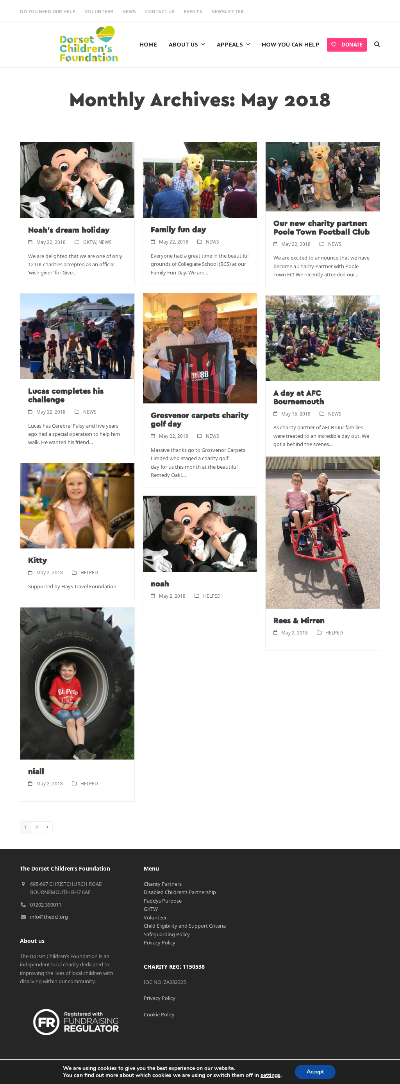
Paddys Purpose (163, 900)
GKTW (89, 242)
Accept (315, 1071)
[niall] (77, 682)
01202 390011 (45, 904)
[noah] (200, 533)
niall (36, 772)
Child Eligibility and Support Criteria (185, 925)
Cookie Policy (159, 1014)
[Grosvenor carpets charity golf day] (200, 347)
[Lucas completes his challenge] (77, 335)
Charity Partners (163, 883)
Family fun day (178, 230)
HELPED (89, 572)
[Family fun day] (200, 179)
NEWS (105, 242)
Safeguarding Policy (167, 934)
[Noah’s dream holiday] (77, 179)
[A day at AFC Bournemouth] (323, 337)
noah (160, 584)
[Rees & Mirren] (323, 532)
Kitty (37, 560)
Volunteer (155, 917)
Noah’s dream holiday (68, 230)
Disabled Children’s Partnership (180, 892)
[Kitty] (77, 505)
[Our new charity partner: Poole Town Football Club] (323, 176)
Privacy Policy (159, 942)
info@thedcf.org (49, 916)
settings (270, 1075)
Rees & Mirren (299, 621)
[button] (377, 44)
